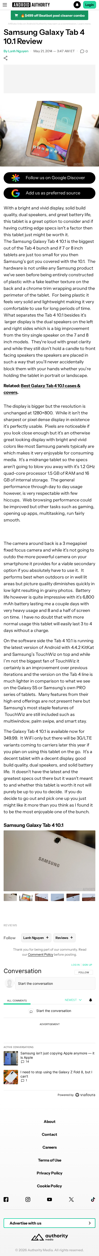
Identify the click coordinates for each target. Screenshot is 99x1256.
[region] (49, 1031)
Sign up (87, 964)
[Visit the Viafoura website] (85, 1095)
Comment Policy (40, 954)
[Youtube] (49, 1199)
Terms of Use (49, 1160)
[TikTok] (93, 1199)
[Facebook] (6, 1199)
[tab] (17, 1000)
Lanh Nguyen (18, 51)
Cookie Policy (49, 1185)
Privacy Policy (49, 1173)
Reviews (10, 925)
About (50, 1121)
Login (89, 5)
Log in (75, 964)
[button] (49, 5)
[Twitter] (71, 1199)
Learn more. (84, 23)
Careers (50, 1147)
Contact (49, 1134)
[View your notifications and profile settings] (90, 1000)
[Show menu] (5, 5)
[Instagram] (27, 1199)
